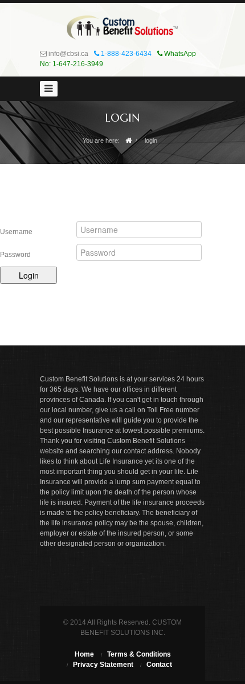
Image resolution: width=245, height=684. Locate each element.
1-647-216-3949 (77, 64)
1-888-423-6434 (125, 54)
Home (84, 654)
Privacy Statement (103, 665)
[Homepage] (128, 140)
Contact (159, 665)
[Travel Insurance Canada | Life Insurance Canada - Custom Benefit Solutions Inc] (122, 28)
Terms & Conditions (139, 654)
